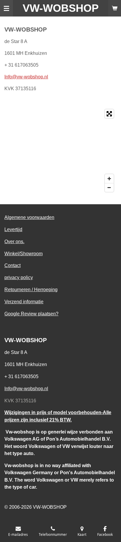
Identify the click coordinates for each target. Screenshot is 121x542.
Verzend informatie (23, 301)
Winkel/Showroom (23, 253)
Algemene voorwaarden (29, 217)
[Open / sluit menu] (6, 8)
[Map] (60, 150)
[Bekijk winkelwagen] (114, 8)
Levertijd (13, 229)
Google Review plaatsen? (31, 313)
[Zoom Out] (109, 187)
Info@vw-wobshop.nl (26, 76)
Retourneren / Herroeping (31, 289)
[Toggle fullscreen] (109, 113)
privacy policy (18, 277)
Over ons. (14, 241)
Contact (12, 265)
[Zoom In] (109, 178)
